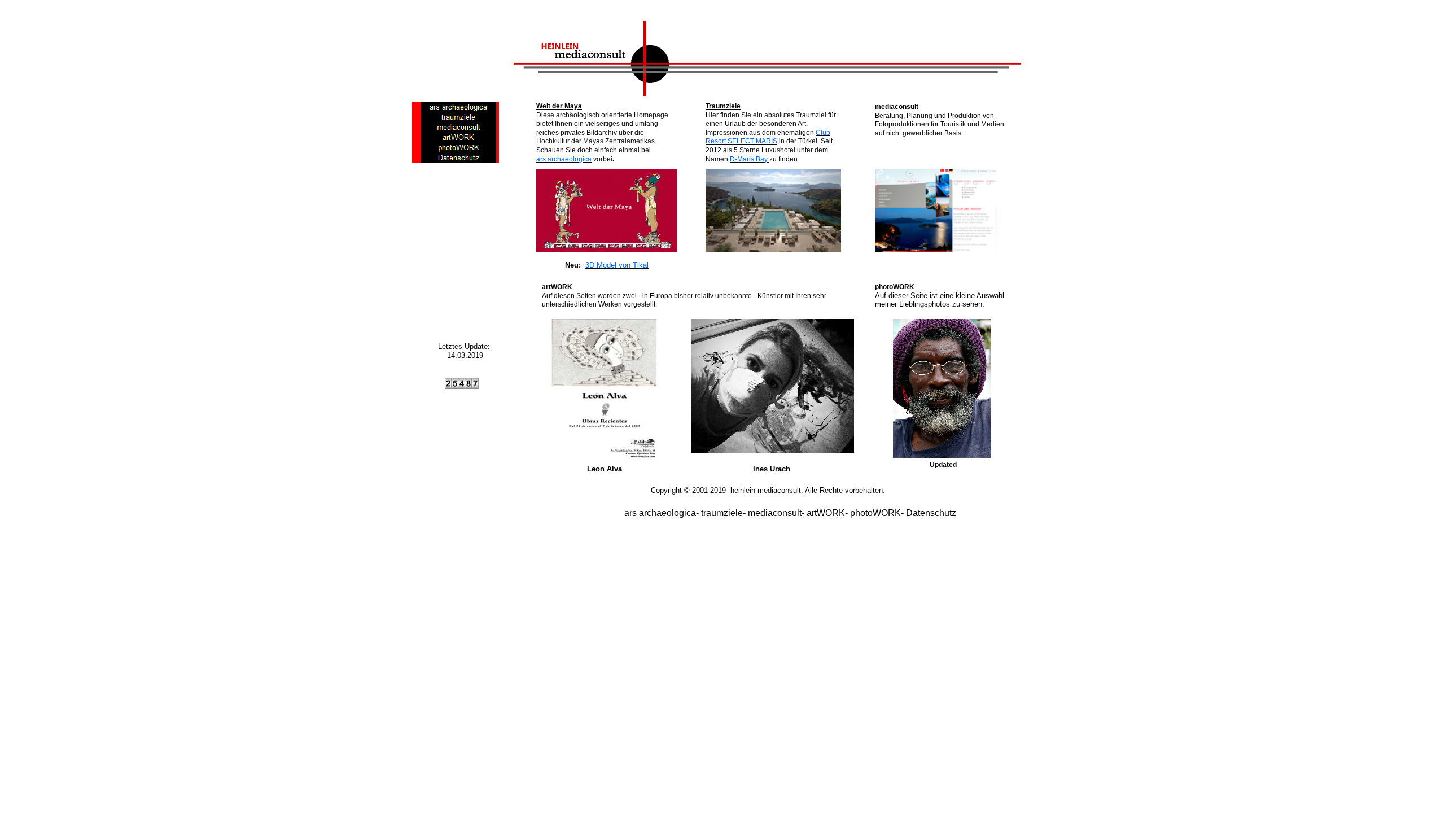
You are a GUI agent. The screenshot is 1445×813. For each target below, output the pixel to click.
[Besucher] (462, 386)
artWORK (557, 287)
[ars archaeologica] (458, 107)
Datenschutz (931, 513)
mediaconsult (896, 107)
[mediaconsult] (458, 127)
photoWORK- (877, 513)
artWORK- (827, 513)
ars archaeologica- (661, 513)
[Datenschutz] (458, 157)
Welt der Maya (559, 106)
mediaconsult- (776, 513)
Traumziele (723, 106)
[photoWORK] (458, 147)
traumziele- (723, 513)
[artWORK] (458, 137)
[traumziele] (458, 117)
